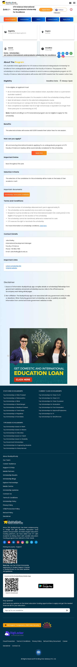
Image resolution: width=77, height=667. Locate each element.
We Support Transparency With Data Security (22, 625)
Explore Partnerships (10, 482)
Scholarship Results (10, 475)
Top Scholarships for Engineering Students (17, 445)
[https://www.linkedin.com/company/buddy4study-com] (13, 542)
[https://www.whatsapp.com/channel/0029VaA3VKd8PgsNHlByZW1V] (27, 542)
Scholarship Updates (10, 490)
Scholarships (24, 19)
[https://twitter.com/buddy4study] (31, 542)
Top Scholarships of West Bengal (14, 404)
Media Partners (8, 471)
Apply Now (46, 10)
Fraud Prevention (9, 641)
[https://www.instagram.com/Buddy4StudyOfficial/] (22, 542)
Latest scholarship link (13, 266)
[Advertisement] (16, 47)
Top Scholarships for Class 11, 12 (49, 398)
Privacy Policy (8, 505)
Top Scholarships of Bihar (11, 401)
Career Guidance (9, 464)
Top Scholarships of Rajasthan (13, 414)
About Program (10, 19)
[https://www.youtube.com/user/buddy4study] (9, 542)
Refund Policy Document (52, 641)
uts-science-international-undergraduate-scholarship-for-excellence (30, 55)
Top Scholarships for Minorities (13, 433)
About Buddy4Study (10, 456)
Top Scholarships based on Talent (14, 436)
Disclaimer (7, 516)
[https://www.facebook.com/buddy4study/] (4, 542)
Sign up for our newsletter (15, 610)
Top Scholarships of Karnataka (13, 417)
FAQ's (38, 19)
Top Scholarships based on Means (14, 430)
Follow (61, 10)
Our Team (6, 460)
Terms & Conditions (10, 497)
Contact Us (7, 494)
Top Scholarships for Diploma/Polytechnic (52, 410)
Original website (11, 268)
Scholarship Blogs (9, 479)
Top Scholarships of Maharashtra (14, 398)
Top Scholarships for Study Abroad (14, 448)
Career (65, 641)
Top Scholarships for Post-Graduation (51, 407)
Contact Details (53, 19)
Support (19, 547)
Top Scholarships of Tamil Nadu (13, 410)
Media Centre (8, 486)
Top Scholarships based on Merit (14, 427)
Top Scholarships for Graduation (49, 404)
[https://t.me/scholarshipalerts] (36, 542)
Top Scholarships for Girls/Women (50, 417)
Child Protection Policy (11, 509)
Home (6, 53)
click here (43, 226)
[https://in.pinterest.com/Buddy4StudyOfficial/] (18, 542)
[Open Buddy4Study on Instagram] (62, 56)
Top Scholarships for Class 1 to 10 (49, 395)
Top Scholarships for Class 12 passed (51, 401)
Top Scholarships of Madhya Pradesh (15, 407)
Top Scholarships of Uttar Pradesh (14, 395)
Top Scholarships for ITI (46, 414)
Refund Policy (8, 513)
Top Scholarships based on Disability (15, 439)
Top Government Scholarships (13, 442)
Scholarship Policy (9, 501)
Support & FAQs (9, 467)
